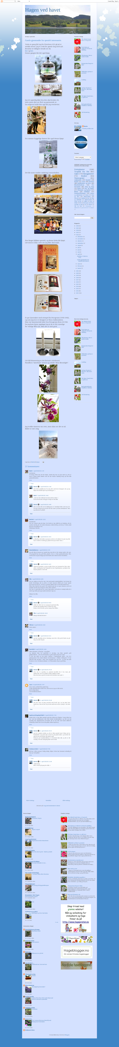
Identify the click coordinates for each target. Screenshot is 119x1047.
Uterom (76, 198)
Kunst (76, 181)
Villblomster (77, 207)
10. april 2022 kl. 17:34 (50, 715)
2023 (77, 232)
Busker (84, 176)
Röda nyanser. (35, 942)
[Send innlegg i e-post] (43, 462)
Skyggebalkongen (30, 884)
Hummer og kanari (84, 190)
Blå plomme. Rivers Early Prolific (86, 56)
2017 (77, 279)
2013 (77, 288)
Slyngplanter (88, 174)
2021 (77, 271)
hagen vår (28, 900)
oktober (80, 241)
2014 (77, 286)
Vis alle (56, 922)
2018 (77, 277)
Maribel (31, 519)
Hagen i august (36, 829)
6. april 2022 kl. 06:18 (45, 602)
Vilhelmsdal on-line (30, 974)
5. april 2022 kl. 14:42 (42, 495)
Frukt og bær (77, 201)
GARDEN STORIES (30, 1007)
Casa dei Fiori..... (29, 963)
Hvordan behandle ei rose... (39, 863)
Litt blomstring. (85, 112)
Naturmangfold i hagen (31, 896)
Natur (76, 191)
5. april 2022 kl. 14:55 (45, 564)
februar (80, 266)
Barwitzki (32, 649)
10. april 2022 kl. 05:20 (46, 669)
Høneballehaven (33, 550)
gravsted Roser (85, 207)
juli (79, 247)
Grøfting (83, 79)
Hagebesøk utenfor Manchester (40, 840)
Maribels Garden (29, 940)
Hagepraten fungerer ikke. (75, 886)
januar (79, 268)
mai (79, 252)
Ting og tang (89, 187)
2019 (77, 275)
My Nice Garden (29, 996)
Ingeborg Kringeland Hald (36, 715)
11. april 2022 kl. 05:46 (46, 700)
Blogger (67, 1035)
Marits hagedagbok (30, 817)
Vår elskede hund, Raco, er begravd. (86, 39)
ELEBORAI (34, 1009)
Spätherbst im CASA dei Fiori (39, 964)
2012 (77, 291)
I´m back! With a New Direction (40, 874)
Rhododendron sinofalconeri (75, 860)
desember (80, 236)
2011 (77, 293)
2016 (77, 282)
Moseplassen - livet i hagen (32, 895)
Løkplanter (78, 180)
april (79, 254)
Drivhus (91, 181)
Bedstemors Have (30, 1030)
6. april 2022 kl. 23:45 (39, 625)
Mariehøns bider (36, 931)
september (81, 243)
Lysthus (83, 198)
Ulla (30, 579)
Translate (87, 159)
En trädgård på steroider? (38, 986)
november (81, 238)
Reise (79, 188)
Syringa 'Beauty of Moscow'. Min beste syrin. (86, 89)
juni (79, 249)
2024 (77, 230)
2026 (77, 226)
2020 (77, 273)
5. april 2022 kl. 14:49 (45, 504)
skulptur (92, 207)
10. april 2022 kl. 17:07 (38, 684)
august (79, 245)
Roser (87, 195)
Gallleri (85, 201)
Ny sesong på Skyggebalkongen (40, 885)
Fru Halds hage (29, 828)
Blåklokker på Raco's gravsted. (76, 843)
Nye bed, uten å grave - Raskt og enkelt (42, 851)
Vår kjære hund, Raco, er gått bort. (87, 96)
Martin (35, 486)
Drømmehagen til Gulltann (32, 861)
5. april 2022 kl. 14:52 (45, 536)
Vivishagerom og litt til (31, 911)
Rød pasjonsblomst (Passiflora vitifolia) (86, 104)
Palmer (90, 204)
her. (32, 51)
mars (79, 263)
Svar (30, 480)
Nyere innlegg (30, 800)
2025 (77, 228)
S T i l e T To (28, 1019)
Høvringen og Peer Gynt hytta (40, 913)
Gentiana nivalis (33, 749)
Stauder (88, 180)
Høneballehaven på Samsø (32, 929)
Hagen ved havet (42, 10)
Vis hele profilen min (87, 128)
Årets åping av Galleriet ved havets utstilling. (86, 49)
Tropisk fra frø (81, 172)
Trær (83, 181)
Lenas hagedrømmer (30, 839)
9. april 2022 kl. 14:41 (40, 649)
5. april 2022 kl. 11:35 (38, 471)
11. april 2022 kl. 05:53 (46, 731)
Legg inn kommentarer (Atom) (52, 805)
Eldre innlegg (66, 800)
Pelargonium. (88, 206)
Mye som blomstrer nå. (74, 894)
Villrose (31, 625)
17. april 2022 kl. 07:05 (44, 749)
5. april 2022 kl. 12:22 (39, 519)
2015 (77, 284)
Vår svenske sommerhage (32, 872)
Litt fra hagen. (72, 851)
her (26, 51)
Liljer (76, 174)
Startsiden (48, 800)
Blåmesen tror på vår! (37, 953)
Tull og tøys (78, 206)
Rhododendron (79, 185)
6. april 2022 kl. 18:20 (41, 613)
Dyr (88, 198)
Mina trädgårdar (29, 985)
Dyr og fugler (89, 188)
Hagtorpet (28, 952)
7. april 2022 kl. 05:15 (45, 636)
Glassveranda (88, 199)
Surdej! (34, 975)
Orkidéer (87, 191)
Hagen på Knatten (30, 850)
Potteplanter (79, 169)
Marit (30, 471)
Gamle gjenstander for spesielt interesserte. (83, 260)
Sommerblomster (80, 193)
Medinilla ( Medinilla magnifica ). (77, 877)
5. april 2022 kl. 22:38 (37, 579)
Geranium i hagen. (37, 818)
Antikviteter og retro (84, 183)
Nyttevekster (87, 196)
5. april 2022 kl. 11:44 (45, 486)
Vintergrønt (79, 178)
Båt (80, 202)
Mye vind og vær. (72, 868)
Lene (30, 684)
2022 (77, 234)
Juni (33, 902)
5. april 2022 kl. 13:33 (44, 550)
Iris (85, 204)
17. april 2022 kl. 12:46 (46, 761)
